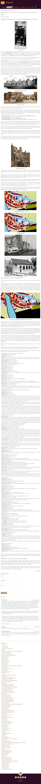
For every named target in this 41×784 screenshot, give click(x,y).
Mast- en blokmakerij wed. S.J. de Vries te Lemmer (9, 738)
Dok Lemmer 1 (4, 693)
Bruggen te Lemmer (5, 659)
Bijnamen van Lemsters (5, 656)
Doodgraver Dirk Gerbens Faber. (7, 694)
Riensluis (3, 749)
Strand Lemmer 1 (4, 755)
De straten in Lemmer (5, 645)
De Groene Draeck (4, 669)
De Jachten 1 (3, 673)
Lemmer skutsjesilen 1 (5, 725)
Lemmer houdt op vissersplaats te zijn (7, 722)
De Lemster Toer (4, 676)
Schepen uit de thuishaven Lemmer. (7, 751)
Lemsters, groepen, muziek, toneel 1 (7, 648)
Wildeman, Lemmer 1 (5, 767)
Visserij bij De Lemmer (5, 763)
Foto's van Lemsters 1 (5, 647)
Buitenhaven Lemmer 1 (5, 660)
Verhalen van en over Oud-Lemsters (7, 758)
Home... (2, 10)
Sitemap (20, 779)
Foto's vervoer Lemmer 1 (5, 702)
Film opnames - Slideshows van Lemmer (8, 701)
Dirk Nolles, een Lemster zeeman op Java (8, 692)
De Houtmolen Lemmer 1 (5, 672)
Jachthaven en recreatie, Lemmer (7, 714)
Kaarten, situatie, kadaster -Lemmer (7, 717)
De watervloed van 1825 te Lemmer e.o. (8, 688)
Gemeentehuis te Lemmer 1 (6, 705)
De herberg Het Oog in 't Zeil (12, 10)
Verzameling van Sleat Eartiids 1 (6, 759)
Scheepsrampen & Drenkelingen (6, 750)
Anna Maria (3, 649)
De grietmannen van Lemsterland (7, 668)
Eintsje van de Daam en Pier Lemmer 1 (8, 698)
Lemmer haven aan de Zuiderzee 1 (7, 721)
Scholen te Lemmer (5, 754)
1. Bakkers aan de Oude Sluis (6, 652)
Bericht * (2, 585)
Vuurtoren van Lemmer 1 (5, 766)
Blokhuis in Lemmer (5, 664)
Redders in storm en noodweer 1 (6, 747)
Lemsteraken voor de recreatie (6, 730)
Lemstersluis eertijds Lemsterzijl (6, 733)
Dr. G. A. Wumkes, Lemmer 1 (6, 696)
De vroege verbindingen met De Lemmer (8, 685)
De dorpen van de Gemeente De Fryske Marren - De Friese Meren (12, 665)
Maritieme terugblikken (5, 737)
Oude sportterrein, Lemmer (6, 709)
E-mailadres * (3, 580)
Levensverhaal (4, 734)
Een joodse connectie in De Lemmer (7, 697)
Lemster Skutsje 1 (4, 726)
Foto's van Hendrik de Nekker (6, 706)
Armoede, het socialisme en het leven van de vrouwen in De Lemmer (12, 651)
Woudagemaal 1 (4, 713)
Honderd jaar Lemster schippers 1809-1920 (8, 710)
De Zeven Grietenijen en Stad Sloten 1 (7, 690)
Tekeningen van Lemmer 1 (6, 746)
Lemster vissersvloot (5, 729)
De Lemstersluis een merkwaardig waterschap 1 (9, 677)
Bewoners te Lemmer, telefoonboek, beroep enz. (9, 655)
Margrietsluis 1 (4, 735)
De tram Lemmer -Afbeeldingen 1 (7, 681)
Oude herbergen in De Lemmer (6, 741)
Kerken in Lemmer (4, 718)
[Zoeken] (35, 7)
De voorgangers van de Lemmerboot (7, 684)
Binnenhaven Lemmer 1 (5, 657)
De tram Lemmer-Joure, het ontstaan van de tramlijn (10, 680)
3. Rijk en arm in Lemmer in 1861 (7, 653)
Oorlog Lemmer (4, 739)
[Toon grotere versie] (20, 35)
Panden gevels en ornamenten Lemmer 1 (8, 743)
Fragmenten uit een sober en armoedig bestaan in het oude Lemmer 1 (12, 704)
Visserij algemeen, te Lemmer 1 (6, 762)
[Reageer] (38, 631)
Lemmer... (5, 10)
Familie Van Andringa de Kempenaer (7, 700)
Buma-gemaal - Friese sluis (6, 661)
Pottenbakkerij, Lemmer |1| (6, 745)
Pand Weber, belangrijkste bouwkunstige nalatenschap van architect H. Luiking (13, 742)
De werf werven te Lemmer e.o (6, 689)
